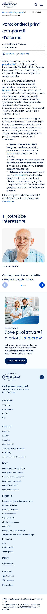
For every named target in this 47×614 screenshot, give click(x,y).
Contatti (5, 413)
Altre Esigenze (7, 552)
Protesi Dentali (7, 547)
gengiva (6, 90)
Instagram (10, 580)
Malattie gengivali (16, 12)
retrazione (20, 175)
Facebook (10, 576)
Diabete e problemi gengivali (13, 530)
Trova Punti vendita (16, 361)
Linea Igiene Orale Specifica (13, 477)
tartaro (10, 153)
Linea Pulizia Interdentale (11, 481)
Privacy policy (7, 563)
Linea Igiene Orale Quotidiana (13, 468)
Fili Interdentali (7, 444)
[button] (42, 285)
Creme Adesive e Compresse (13, 457)
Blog (4, 418)
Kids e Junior (7, 539)
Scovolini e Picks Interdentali (13, 448)
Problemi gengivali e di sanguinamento (17, 501)
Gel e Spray (6, 453)
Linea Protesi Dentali (10, 485)
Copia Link (24, 53)
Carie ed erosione (9, 514)
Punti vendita (7, 409)
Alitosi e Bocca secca (10, 522)
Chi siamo (6, 405)
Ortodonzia (6, 526)
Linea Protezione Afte (10, 489)
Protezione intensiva (10, 509)
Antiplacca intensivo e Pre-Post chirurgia (18, 535)
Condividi (10, 53)
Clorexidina (8, 201)
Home (4, 12)
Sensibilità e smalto (9, 505)
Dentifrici (5, 431)
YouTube (9, 585)
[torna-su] (42, 377)
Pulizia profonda (8, 518)
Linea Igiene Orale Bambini (12, 473)
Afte (4, 543)
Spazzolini (6, 440)
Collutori (5, 436)
